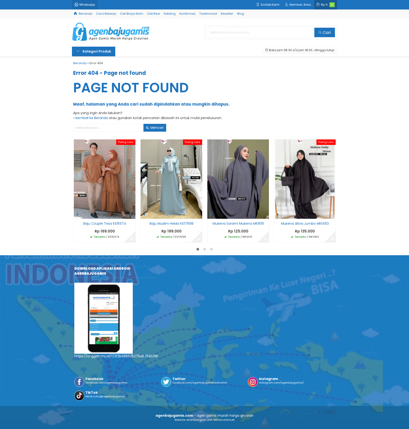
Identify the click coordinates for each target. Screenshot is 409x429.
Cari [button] (326, 32)
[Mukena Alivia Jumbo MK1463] (305, 179)
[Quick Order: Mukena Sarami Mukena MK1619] (211, 214)
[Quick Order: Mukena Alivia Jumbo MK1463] (277, 214)
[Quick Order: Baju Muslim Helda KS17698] (144, 214)
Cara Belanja (106, 14)
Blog (240, 14)
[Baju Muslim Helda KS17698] (171, 179)
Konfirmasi (187, 14)
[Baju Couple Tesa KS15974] (104, 179)
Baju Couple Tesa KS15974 (104, 223)
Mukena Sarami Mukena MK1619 (238, 223)
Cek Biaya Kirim (131, 14)
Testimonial (208, 14)
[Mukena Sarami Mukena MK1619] (238, 179)
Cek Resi (153, 14)
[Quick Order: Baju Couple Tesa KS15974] (77, 214)
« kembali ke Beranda (90, 118)
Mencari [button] (156, 127)
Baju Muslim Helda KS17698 (171, 223)
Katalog (170, 14)
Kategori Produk (96, 51)
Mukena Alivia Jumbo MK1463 (305, 223)
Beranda (85, 14)
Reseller (227, 14)
